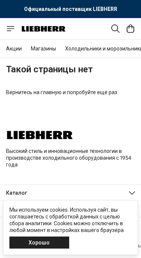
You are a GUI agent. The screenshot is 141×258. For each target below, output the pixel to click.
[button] (70, 192)
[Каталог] (10, 28)
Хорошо (39, 243)
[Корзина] (130, 28)
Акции (14, 49)
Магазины (43, 49)
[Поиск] (115, 28)
